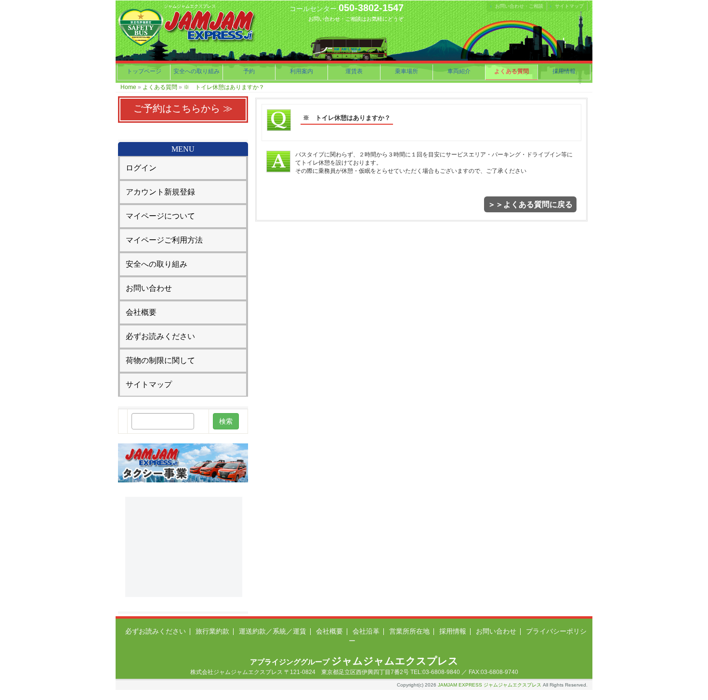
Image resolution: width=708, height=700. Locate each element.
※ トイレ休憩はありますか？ (224, 87)
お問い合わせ (149, 288)
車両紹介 (459, 71)
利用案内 (301, 71)
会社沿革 (366, 631)
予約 (249, 71)
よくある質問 (511, 71)
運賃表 (354, 71)
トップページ (144, 71)
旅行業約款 (212, 631)
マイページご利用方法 (164, 240)
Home (128, 87)
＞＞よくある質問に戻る (530, 204)
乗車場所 (406, 71)
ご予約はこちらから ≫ (183, 108)
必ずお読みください (160, 336)
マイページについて (160, 216)
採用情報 (564, 71)
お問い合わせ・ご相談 (519, 6)
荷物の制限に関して (160, 360)
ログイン (141, 168)
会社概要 (141, 312)
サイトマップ (569, 6)
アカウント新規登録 (160, 192)
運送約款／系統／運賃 (272, 631)
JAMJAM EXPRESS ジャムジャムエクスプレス (489, 684)
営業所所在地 (409, 631)
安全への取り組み (196, 71)
